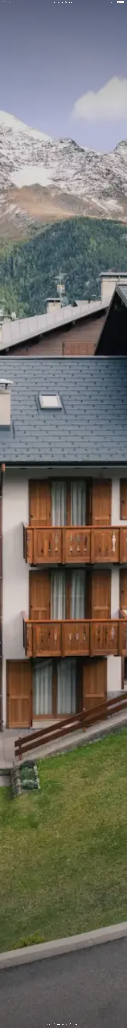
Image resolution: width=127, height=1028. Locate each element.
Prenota (122, 2)
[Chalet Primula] (63, 2)
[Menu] (4, 2)
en (8, 2)
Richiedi (114, 2)
